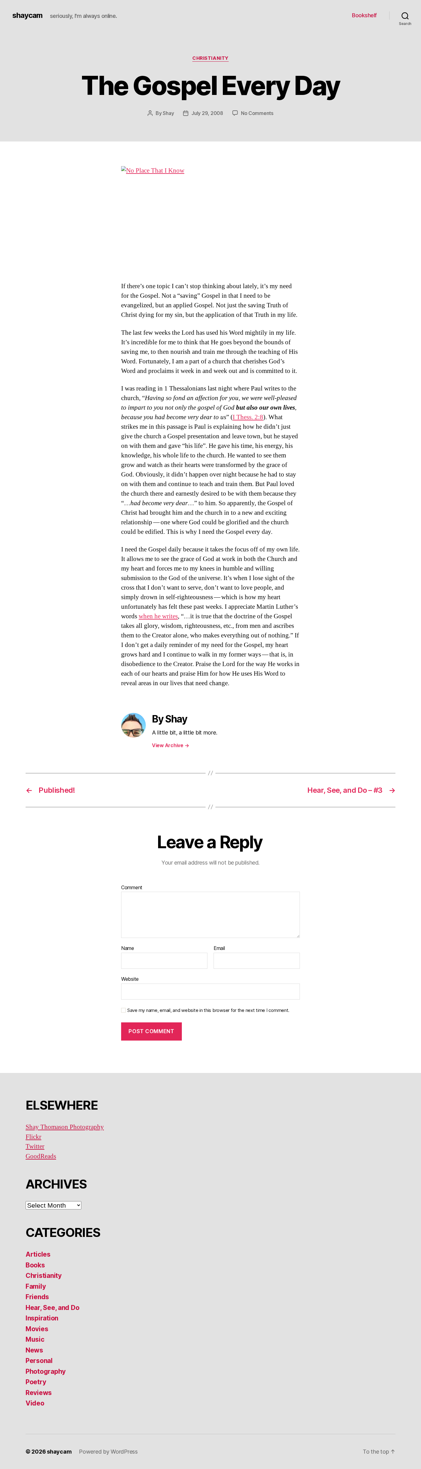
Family (36, 1286)
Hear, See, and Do (52, 1307)
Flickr (33, 1137)
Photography (46, 1371)
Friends (37, 1297)
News (34, 1350)
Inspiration (42, 1318)
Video (35, 1403)
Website (130, 979)
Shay (168, 113)
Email (219, 948)
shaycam (27, 15)
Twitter (35, 1146)
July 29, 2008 (207, 113)
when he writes (158, 616)
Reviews (39, 1393)
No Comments (257, 113)
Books (35, 1265)
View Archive (170, 745)
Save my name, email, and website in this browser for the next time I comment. (208, 1010)
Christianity (210, 58)
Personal (39, 1361)
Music (35, 1339)
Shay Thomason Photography (65, 1127)
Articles (38, 1254)
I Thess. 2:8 (248, 417)
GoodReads (41, 1156)
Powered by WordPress (108, 1451)
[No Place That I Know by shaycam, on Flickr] (210, 219)
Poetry (36, 1382)
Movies (37, 1329)
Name (127, 948)
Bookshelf (364, 15)
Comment (131, 887)
